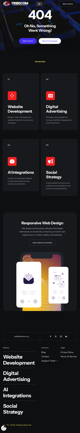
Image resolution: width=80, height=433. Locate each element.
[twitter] (56, 336)
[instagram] (61, 336)
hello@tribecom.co (21, 336)
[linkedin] (66, 336)
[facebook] (51, 336)
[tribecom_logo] (15, 2)
